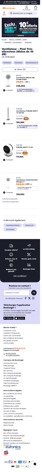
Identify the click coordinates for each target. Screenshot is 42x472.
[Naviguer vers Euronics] (20, 447)
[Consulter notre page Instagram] (33, 299)
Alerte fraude (8, 425)
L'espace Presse (9, 368)
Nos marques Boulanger (12, 373)
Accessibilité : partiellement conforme (17, 416)
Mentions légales (9, 398)
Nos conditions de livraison (13, 338)
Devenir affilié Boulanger (12, 438)
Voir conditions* (20, 276)
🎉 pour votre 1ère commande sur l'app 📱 (20, 2)
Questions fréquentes (11, 333)
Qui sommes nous (10, 363)
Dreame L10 (29, 225)
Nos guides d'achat (10, 341)
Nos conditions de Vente (12, 394)
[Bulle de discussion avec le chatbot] (34, 464)
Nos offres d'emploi (10, 433)
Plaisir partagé (8, 366)
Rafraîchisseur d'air (33, 63)
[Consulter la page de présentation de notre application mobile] (8, 318)
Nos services (8, 371)
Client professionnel (10, 383)
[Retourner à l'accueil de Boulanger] (9, 8)
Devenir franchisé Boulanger (14, 436)
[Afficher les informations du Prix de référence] (26, 116)
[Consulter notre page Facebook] (25, 299)
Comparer (9, 90)
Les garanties (8, 396)
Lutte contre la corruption (13, 413)
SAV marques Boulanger (12, 376)
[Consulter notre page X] (29, 299)
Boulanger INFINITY (10, 386)
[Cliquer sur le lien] (21, 27)
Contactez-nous (9, 331)
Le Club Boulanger (10, 378)
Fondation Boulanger (11, 381)
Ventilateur (7, 63)
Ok (34, 293)
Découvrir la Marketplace (12, 441)
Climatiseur (18, 63)
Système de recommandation (14, 408)
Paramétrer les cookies (12, 403)
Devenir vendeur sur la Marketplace (16, 443)
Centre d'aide (8, 343)
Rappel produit (8, 423)
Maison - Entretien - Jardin (18, 39)
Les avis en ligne (9, 411)
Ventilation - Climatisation (13, 42)
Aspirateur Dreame (12, 225)
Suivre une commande (12, 336)
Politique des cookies (11, 406)
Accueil (4, 39)
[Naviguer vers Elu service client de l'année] (20, 453)
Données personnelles (11, 401)
